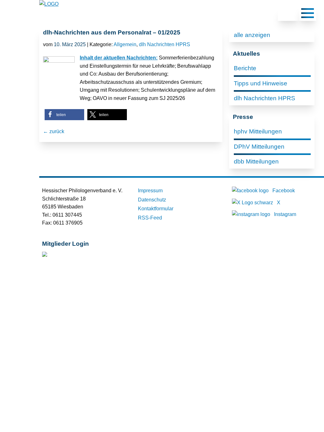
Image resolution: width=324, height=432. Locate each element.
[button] (64, 114)
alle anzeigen (252, 35)
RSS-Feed (150, 217)
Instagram (285, 214)
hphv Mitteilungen (258, 131)
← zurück (53, 131)
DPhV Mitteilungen (259, 146)
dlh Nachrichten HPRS (164, 44)
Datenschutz (152, 199)
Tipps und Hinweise (260, 83)
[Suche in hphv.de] (288, 14)
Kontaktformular (155, 208)
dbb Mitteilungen (256, 161)
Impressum (150, 190)
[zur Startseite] (49, 4)
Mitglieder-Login (76, 255)
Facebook (283, 190)
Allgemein (125, 44)
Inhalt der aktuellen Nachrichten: (119, 57)
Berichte (245, 68)
